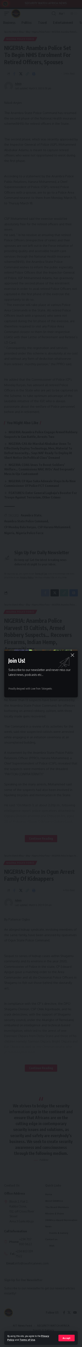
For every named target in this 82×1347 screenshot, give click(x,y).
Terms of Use (27, 1339)
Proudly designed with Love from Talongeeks (30, 688)
